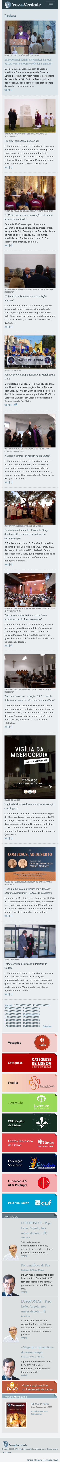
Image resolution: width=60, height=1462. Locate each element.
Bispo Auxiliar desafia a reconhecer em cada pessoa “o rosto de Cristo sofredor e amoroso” (28, 61)
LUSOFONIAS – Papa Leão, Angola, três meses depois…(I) (36, 1306)
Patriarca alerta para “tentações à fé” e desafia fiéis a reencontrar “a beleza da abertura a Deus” (29, 698)
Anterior (8, 1005)
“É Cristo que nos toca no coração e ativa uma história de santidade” (28, 217)
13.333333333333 (12, 1020)
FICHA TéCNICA (34, 1460)
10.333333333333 (31, 1014)
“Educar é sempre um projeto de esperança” (27, 455)
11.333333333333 (12, 1017)
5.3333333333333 (12, 1008)
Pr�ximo (47, 1026)
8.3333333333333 (31, 1011)
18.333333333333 (31, 1026)
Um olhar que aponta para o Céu (21, 140)
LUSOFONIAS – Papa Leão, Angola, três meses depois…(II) (36, 1228)
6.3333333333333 (31, 1008)
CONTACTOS (52, 1460)
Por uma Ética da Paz (35, 1265)
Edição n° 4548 (40, 1404)
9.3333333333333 (12, 1014)
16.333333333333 (31, 1023)
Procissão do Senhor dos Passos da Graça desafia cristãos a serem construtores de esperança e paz (26, 534)
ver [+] (8, 90)
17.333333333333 (12, 1026)
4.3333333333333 (41, 1005)
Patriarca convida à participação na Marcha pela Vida (29, 376)
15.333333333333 (12, 1023)
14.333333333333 (31, 1020)
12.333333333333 (31, 1017)
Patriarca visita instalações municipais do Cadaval (25, 965)
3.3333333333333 (22, 1005)
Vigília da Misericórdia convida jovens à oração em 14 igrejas (29, 806)
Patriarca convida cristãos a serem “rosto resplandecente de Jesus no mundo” (25, 617)
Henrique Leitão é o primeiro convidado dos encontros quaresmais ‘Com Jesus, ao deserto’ (28, 890)
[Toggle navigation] (50, 4)
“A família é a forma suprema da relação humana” (25, 298)
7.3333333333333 (12, 1011)
